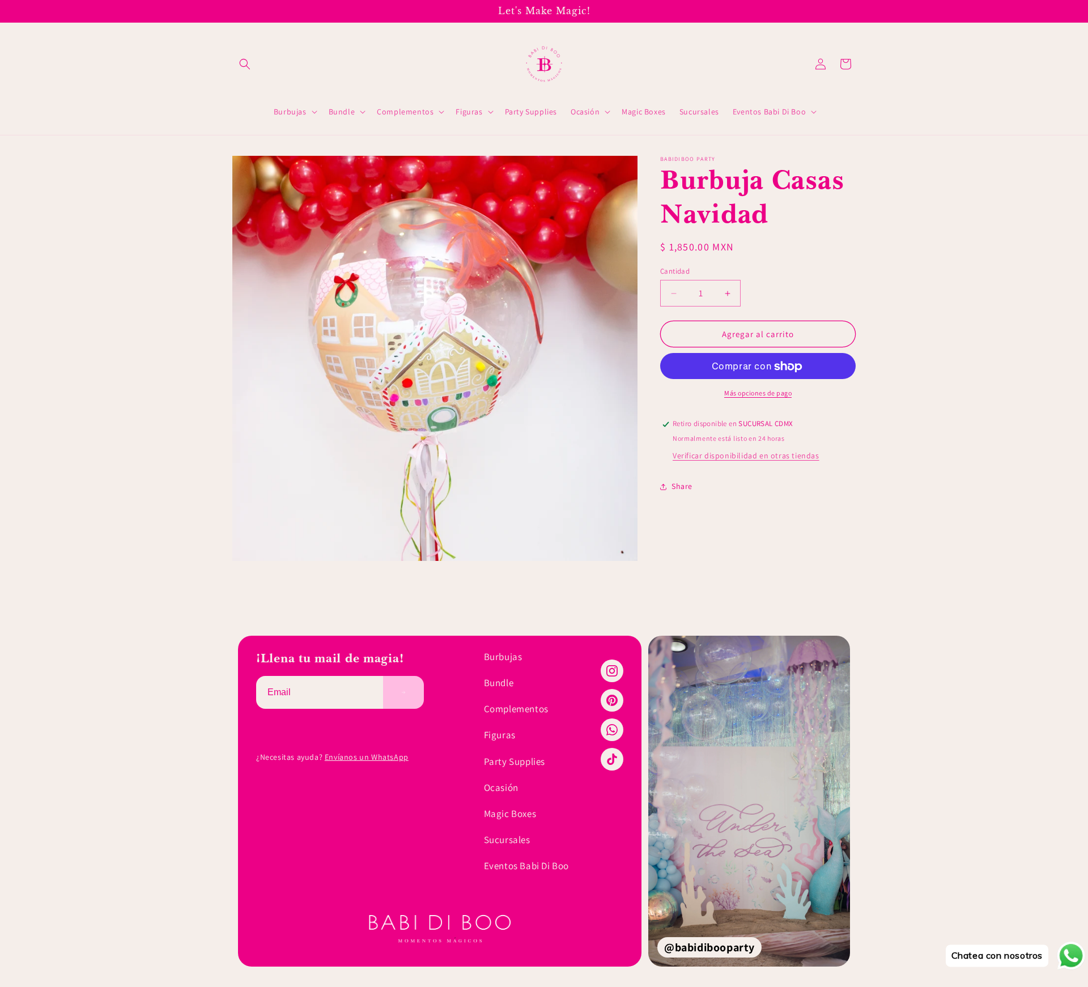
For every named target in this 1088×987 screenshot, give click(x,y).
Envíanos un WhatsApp (367, 757)
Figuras (500, 735)
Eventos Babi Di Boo (526, 866)
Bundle (499, 683)
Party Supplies (514, 761)
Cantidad (675, 271)
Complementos (516, 709)
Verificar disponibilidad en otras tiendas (746, 456)
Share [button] (682, 486)
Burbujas (503, 656)
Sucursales (507, 839)
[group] (749, 801)
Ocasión (501, 787)
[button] (244, 64)
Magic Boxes (510, 813)
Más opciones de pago (758, 393)
